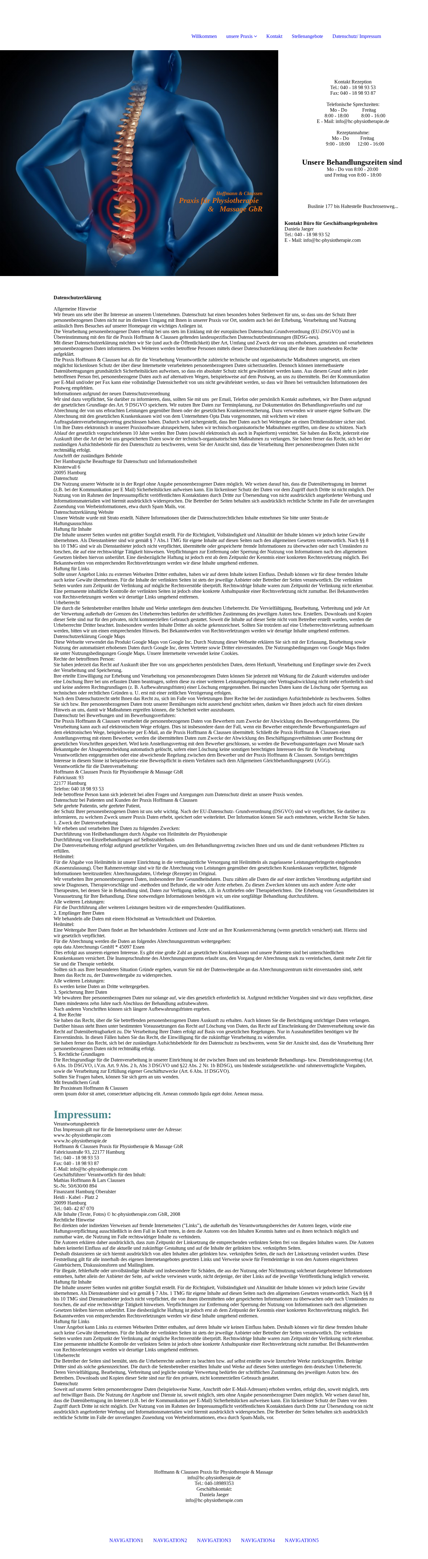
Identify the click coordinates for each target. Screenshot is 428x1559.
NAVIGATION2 (170, 1540)
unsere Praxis (239, 36)
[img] (72, 25)
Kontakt (274, 36)
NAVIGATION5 (302, 1540)
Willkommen (204, 36)
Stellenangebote (307, 36)
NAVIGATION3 (214, 1540)
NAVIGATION (125, 1540)
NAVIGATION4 (258, 1540)
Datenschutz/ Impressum (356, 36)
